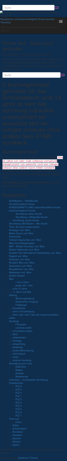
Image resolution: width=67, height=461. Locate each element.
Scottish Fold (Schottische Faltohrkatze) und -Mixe (35, 252)
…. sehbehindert (17, 337)
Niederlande (21, 376)
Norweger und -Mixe (19, 230)
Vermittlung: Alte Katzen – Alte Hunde (28, 223)
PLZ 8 (18, 386)
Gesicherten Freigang (26, 301)
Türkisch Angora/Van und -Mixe (25, 239)
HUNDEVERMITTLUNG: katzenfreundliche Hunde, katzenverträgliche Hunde (35, 209)
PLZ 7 (18, 415)
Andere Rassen (17, 275)
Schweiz (19, 373)
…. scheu (14, 357)
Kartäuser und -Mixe (19, 259)
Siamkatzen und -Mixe (20, 265)
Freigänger (21, 304)
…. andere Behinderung (21, 350)
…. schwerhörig (17, 344)
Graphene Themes (28, 457)
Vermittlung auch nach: (21, 363)
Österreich (20, 366)
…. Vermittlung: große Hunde (24, 220)
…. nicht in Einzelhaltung (21, 311)
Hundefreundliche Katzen (22, 204)
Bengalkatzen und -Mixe (21, 269)
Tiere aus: (14, 418)
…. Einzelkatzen (17, 308)
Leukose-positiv (23, 327)
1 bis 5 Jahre (22, 282)
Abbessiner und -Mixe (20, 272)
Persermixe (15, 236)
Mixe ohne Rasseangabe (22, 243)
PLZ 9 (18, 389)
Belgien (19, 370)
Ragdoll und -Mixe (18, 256)
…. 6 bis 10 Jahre (18, 288)
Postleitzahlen (16, 383)
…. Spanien (15, 438)
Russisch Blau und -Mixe (21, 262)
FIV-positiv (20, 324)
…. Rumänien (16, 431)
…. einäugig (15, 340)
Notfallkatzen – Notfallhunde (23, 200)
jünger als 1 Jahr (24, 285)
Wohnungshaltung (24, 298)
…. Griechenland (17, 428)
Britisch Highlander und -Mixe (24, 249)
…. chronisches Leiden (21, 330)
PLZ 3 (18, 402)
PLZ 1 (18, 396)
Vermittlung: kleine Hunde (28, 213)
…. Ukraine (14, 441)
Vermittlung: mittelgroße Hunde (31, 217)
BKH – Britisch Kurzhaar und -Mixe (27, 246)
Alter (11, 278)
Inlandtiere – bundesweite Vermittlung (28, 379)
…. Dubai (14, 425)
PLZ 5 (18, 409)
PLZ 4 (18, 405)
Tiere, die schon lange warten (24, 226)
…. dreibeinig (16, 347)
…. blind (13, 334)
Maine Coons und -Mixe (21, 233)
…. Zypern (14, 444)
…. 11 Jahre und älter (20, 291)
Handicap (14, 321)
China (18, 422)
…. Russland (15, 435)
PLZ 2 (18, 399)
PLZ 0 (18, 392)
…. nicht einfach (17, 353)
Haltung (13, 295)
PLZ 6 (18, 412)
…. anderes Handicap (20, 360)
